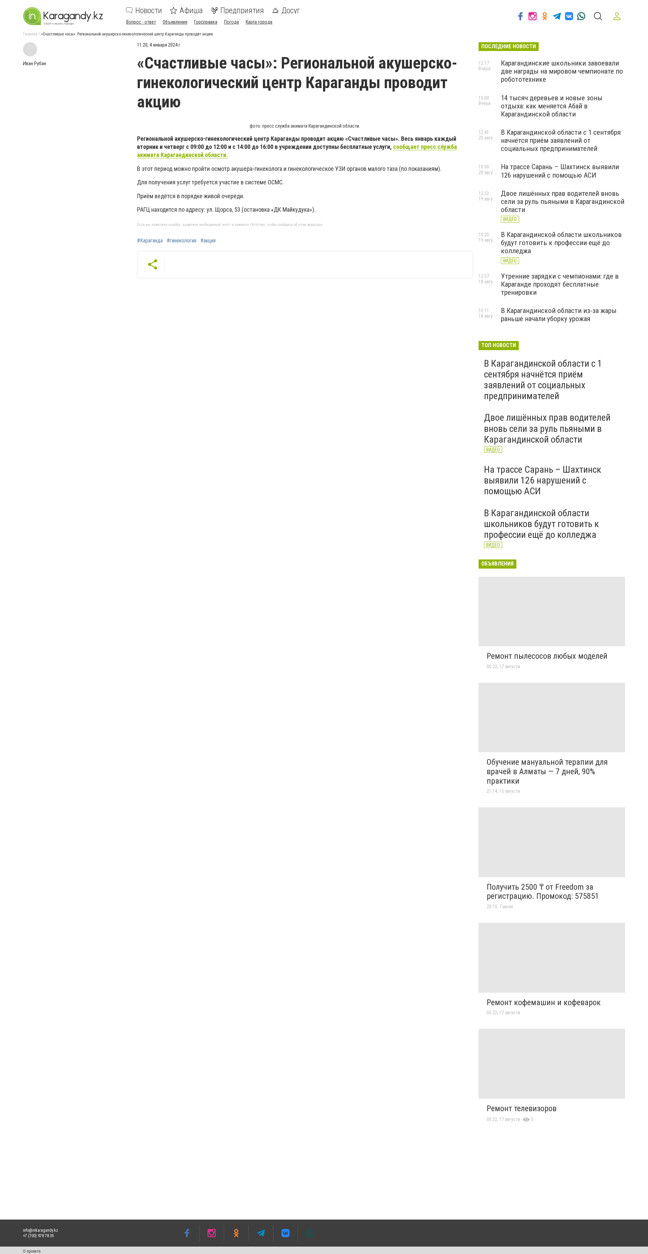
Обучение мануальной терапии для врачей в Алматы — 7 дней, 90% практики (547, 771)
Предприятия (242, 10)
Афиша (191, 10)
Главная (30, 34)
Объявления (175, 22)
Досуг (290, 10)
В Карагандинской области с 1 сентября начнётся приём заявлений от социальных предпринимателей (561, 140)
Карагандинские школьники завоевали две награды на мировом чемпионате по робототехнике (562, 71)
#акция (208, 241)
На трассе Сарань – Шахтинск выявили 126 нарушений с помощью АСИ (560, 171)
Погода (231, 22)
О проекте (31, 1251)
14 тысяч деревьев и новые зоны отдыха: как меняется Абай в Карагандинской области (551, 106)
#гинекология (181, 241)
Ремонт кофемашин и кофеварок (544, 1002)
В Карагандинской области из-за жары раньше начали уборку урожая (559, 315)
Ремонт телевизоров (522, 1108)
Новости (148, 10)
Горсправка (205, 22)
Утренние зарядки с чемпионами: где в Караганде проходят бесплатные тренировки (560, 284)
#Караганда (150, 241)
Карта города (259, 22)
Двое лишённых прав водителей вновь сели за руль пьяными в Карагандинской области (562, 201)
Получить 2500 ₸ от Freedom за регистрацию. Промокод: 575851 (543, 891)
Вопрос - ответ (141, 22)
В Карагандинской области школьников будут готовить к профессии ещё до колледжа (561, 243)
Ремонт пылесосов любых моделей (547, 656)
